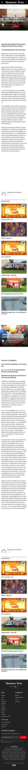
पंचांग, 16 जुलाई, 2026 (6, 257)
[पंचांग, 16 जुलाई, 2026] (14, 248)
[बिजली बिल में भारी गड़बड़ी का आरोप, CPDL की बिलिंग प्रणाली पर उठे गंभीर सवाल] (14, 303)
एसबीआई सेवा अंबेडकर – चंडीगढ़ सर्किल (8, 275)
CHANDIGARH (15, 26)
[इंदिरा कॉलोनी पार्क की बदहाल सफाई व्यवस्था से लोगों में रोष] (14, 285)
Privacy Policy (4, 742)
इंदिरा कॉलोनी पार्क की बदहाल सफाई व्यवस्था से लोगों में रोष (12, 294)
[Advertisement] (14, 170)
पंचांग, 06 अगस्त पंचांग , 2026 (7, 219)
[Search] (26, 2)
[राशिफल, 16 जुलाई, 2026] (14, 229)
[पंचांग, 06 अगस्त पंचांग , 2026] (14, 211)
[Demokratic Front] (14, 2)
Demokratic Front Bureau (11, 24)
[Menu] (2, 2)
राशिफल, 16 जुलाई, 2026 (6, 238)
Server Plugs (21, 763)
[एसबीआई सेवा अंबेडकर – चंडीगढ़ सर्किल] (14, 266)
